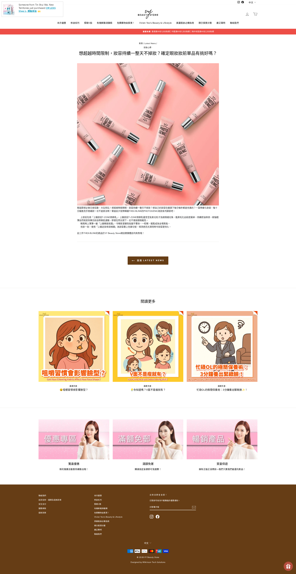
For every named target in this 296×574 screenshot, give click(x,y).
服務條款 (42, 508)
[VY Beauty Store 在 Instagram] (151, 517)
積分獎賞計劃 (205, 22)
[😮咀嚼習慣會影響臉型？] (74, 346)
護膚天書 (73, 386)
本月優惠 (61, 22)
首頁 (141, 43)
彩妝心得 (147, 47)
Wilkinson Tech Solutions (153, 562)
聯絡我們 (234, 22)
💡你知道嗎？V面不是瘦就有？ (148, 389)
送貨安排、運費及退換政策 (50, 500)
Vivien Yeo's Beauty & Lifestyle (155, 22)
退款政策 (42, 513)
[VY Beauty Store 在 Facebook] (157, 517)
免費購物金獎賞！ (126, 22)
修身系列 (75, 22)
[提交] (194, 507)
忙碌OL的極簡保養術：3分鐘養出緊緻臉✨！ (222, 389)
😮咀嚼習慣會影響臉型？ (74, 389)
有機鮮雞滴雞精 (104, 22)
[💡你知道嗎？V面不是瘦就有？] (148, 346)
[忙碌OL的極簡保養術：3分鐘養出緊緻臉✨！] (222, 346)
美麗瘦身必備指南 (185, 22)
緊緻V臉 (88, 22)
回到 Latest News (150, 260)
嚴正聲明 (220, 22)
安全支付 (42, 504)
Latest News (150, 43)
